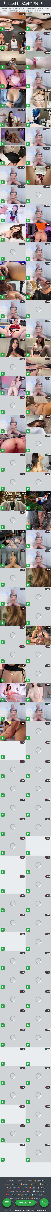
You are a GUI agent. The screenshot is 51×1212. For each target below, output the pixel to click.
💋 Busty (10, 1191)
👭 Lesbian (20, 1191)
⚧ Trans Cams (23, 1195)
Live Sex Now (25, 1202)
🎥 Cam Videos (38, 1202)
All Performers (37, 1210)
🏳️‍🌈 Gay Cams (11, 1195)
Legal (44, 1210)
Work (23, 1210)
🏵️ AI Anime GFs (37, 1198)
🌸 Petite (41, 1188)
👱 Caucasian (39, 1181)
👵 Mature (24, 1184)
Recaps (28, 1210)
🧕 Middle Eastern (11, 1184)
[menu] (6, 1202)
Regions (18, 1210)
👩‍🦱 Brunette (11, 1188)
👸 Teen (34, 1184)
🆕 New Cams (38, 1191)
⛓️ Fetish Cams (13, 1198)
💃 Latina (28, 1181)
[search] (44, 1202)
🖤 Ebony (19, 1181)
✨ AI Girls (25, 1198)
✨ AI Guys (11, 1202)
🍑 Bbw (32, 1188)
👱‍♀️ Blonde (43, 1184)
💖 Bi (29, 1191)
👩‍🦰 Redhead (22, 1188)
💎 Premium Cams (38, 1195)
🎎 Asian (10, 1181)
